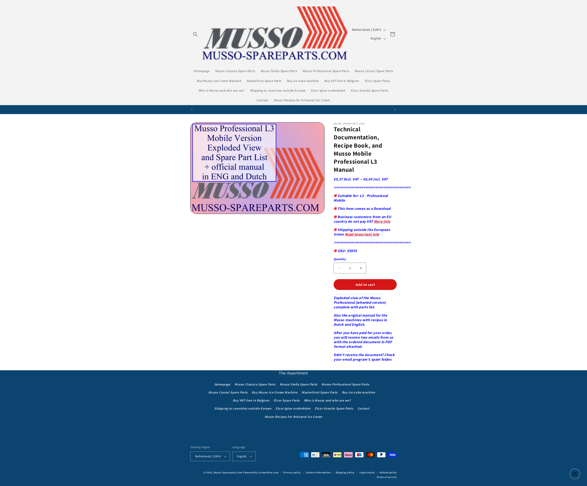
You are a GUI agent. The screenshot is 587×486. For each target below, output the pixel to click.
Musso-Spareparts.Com (227, 472)
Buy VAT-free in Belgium (251, 400)
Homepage (222, 384)
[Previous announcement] (192, 109)
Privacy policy (292, 472)
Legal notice (367, 472)
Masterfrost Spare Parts (320, 392)
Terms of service (386, 477)
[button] (195, 34)
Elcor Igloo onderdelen (293, 408)
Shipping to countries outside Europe (242, 408)
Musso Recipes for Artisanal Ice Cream (293, 417)
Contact (363, 408)
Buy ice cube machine (358, 392)
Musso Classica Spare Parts (255, 384)
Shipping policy (345, 472)
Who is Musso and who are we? (327, 400)
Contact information (318, 472)
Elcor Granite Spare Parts (334, 408)
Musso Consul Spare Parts (227, 392)
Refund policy (388, 472)
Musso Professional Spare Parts (345, 384)
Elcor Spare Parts (287, 400)
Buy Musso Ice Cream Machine (274, 392)
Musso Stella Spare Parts (298, 384)
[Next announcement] (395, 109)
